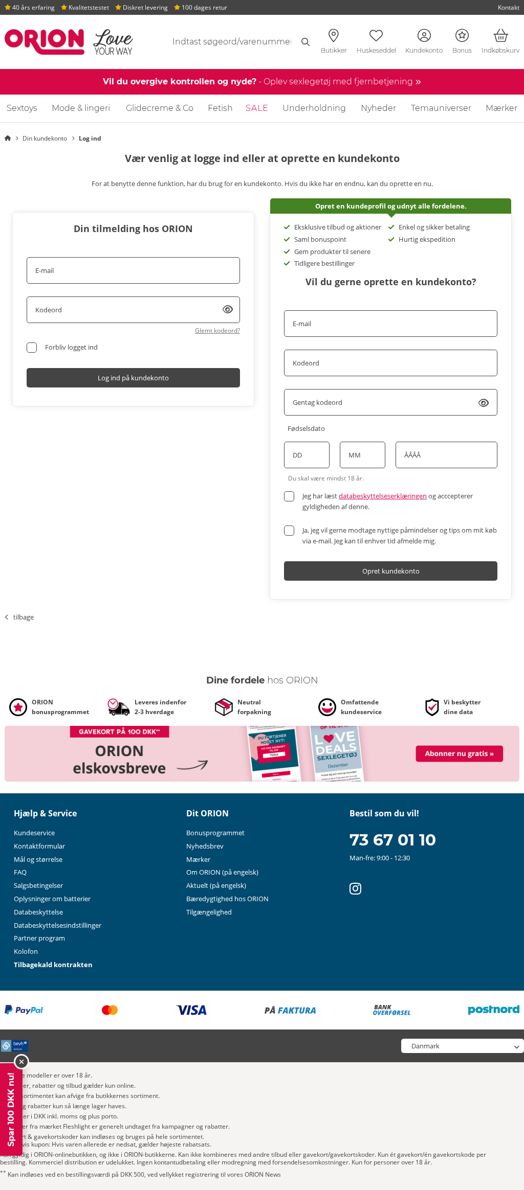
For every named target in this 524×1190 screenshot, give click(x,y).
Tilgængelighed (209, 912)
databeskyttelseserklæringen (383, 495)
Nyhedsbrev (205, 846)
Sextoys (22, 108)
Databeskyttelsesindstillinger (57, 925)
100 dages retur (203, 7)
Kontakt (508, 7)
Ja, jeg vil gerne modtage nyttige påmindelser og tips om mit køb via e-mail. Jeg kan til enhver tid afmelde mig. (399, 535)
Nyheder (378, 108)
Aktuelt (216, 885)
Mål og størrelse (38, 859)
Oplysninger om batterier (52, 898)
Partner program (39, 938)
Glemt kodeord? (217, 330)
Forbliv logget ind (71, 347)
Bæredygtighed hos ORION (227, 898)
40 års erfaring (33, 7)
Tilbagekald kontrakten (53, 964)
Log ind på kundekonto (133, 377)
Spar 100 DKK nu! (11, 1109)
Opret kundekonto (391, 571)
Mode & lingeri (81, 108)
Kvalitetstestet (88, 7)
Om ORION (222, 872)
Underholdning (314, 108)
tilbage (23, 617)
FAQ (20, 872)
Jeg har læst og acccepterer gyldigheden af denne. (387, 501)
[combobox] (235, 42)
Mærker (501, 108)
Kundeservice (34, 832)
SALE (257, 108)
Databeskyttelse (38, 912)
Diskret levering (144, 7)
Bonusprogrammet (215, 832)
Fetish (220, 108)
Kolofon (26, 951)
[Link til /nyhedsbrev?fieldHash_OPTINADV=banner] (262, 753)
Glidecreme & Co (159, 108)
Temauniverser (441, 108)
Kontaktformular (39, 846)
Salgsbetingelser (38, 885)
